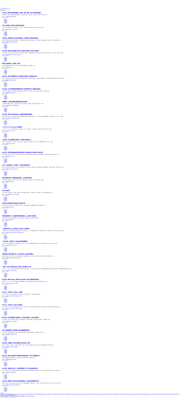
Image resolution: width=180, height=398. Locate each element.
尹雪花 (14, 346)
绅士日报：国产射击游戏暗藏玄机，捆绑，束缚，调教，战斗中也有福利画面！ (22, 12)
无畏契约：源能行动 (9, 232)
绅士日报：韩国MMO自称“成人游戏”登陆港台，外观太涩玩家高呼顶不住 (20, 381)
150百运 (35, 394)
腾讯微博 (5, 21)
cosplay (14, 29)
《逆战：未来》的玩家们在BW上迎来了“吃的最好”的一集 (16, 266)
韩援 (7, 67)
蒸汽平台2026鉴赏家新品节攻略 (107, 394)
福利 (13, 16)
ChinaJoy (11, 105)
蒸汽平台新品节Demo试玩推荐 (97, 394)
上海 (14, 130)
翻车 (13, 181)
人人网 (5, 23)
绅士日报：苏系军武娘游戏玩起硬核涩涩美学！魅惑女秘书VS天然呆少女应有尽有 (22, 152)
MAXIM (11, 346)
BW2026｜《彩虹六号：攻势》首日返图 (12, 304)
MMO (7, 283)
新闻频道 (4, 8)
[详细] (46, 14)
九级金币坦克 (159, 394)
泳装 (10, 372)
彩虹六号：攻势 (14, 308)
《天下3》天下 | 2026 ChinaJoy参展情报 (12, 127)
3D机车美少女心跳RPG (17, 54)
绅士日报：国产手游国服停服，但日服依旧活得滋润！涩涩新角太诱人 (19, 76)
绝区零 (7, 181)
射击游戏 (11, 16)
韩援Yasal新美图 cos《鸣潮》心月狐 (11, 63)
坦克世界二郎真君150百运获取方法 (28, 394)
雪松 (7, 156)
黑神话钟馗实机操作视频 (57, 394)
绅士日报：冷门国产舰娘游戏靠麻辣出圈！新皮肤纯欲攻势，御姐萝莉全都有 (21, 88)
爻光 (20, 257)
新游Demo (45, 394)
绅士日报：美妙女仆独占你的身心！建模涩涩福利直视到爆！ (17, 114)
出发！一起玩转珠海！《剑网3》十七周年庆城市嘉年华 (16, 165)
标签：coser (8, 8)
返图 (21, 308)
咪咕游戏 (7, 105)
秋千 (14, 143)
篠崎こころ (11, 194)
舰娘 (12, 92)
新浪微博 (5, 20)
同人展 (16, 29)
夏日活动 (14, 372)
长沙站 (22, 232)
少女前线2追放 (8, 118)
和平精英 (17, 105)
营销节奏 (63, 394)
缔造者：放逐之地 (9, 384)
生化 (15, 270)
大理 (12, 143)
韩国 (18, 384)
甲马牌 (66, 394)
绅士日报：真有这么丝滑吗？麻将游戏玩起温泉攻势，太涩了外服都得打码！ (21, 355)
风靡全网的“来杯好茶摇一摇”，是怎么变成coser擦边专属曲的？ (18, 254)
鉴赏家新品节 (176, 394)
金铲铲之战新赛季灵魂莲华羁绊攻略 (168, 394)
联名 (11, 181)
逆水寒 (7, 143)
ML (12, 54)
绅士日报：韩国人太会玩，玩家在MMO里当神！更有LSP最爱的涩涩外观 (20, 279)
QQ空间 (5, 19)
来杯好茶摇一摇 (17, 257)
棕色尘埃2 (8, 346)
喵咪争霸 (68, 394)
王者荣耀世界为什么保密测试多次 (118, 394)
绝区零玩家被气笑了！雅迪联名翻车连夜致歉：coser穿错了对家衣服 (19, 215)
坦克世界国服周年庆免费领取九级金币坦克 (7, 394)
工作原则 (48, 394)
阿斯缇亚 (15, 118)
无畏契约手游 (15, 232)
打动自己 (20, 394)
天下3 (7, 130)
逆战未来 (7, 16)
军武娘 (9, 156)
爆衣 (12, 372)
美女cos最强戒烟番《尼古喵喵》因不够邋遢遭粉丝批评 (16, 330)
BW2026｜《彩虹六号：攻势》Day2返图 (12, 292)
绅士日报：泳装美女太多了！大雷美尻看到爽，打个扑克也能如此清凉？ (20, 368)
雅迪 (9, 181)
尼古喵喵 (7, 194)
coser (5, 16)
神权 (17, 283)
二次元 (13, 156)
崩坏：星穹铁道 (9, 257)
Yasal (9, 67)
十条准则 (152, 394)
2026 (12, 130)
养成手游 (15, 321)
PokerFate (7, 372)
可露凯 (12, 118)
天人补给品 (72, 394)
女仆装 (18, 118)
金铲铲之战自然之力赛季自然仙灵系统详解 (131, 394)
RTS (11, 156)
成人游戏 (16, 384)
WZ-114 (51, 394)
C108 (7, 29)
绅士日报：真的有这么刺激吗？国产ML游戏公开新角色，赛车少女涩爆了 (20, 50)
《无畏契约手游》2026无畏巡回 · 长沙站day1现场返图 (15, 228)
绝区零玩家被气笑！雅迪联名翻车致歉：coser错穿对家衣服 (17, 177)
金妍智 (16, 346)
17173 (1, 8)
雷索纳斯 (7, 321)
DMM (10, 321)
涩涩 (15, 359)
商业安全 (90, 394)
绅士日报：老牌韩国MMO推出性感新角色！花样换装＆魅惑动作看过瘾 (20, 38)
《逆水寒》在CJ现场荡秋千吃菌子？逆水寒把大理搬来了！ (17, 139)
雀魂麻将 (7, 359)
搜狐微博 (5, 22)
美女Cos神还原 (6, 190)
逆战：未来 (8, 270)
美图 (10, 67)
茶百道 (13, 257)
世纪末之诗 (17, 394)
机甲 (14, 270)
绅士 (13, 359)
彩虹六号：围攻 (9, 308)
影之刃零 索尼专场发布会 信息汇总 (145, 394)
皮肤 (15, 16)
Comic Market (10, 29)
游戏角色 (17, 194)
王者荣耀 (14, 105)
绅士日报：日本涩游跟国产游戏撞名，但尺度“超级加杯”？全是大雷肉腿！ (20, 317)
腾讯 (11, 54)
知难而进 (38, 394)
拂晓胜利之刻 (8, 92)
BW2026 (11, 270)
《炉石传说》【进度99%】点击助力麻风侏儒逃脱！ (15, 241)
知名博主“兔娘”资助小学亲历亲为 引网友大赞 (13, 203)
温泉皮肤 (11, 359)
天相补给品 (42, 394)
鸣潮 (11, 219)
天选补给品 (76, 394)
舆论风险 (155, 394)
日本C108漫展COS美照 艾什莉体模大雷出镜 (13, 25)
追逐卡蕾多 (8, 54)
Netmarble (10, 283)
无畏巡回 (19, 232)
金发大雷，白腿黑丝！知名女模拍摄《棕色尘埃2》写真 (16, 342)
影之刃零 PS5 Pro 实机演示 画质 (83, 394)
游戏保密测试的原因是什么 (12, 395)
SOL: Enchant (14, 283)
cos (12, 67)
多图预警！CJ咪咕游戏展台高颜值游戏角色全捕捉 (14, 101)
